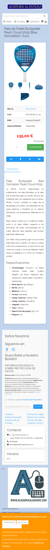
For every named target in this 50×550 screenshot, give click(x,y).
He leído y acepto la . (25, 400)
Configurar (9, 522)
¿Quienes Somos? (35, 423)
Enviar (38, 407)
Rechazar (22, 522)
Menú (9, 21)
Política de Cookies (36, 417)
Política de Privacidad (32, 400)
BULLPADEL (31, 109)
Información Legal (35, 414)
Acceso (20, 21)
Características (12, 169)
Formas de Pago (34, 420)
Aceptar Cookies (12, 526)
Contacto (34, 21)
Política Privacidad (13, 417)
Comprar (35, 147)
